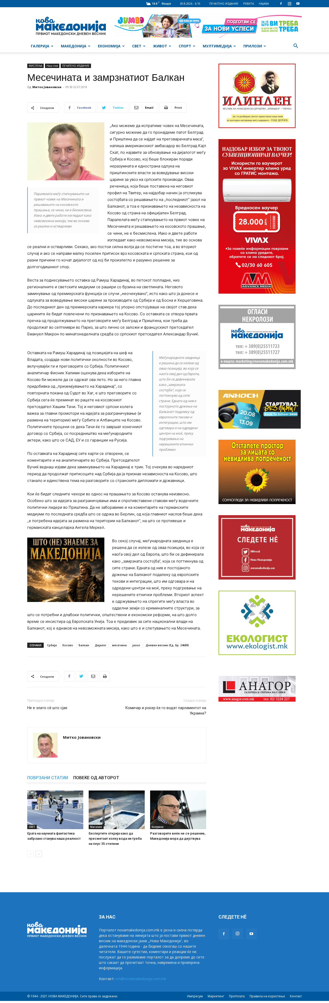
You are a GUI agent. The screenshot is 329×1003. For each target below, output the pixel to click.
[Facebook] (281, 3)
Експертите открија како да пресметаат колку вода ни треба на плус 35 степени (115, 838)
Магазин (96, 827)
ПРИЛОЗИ (252, 46)
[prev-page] (30, 854)
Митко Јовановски (46, 87)
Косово (67, 645)
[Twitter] (81, 676)
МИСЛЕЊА (35, 65)
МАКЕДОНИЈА (73, 46)
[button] (295, 46)
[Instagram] (289, 3)
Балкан (84, 645)
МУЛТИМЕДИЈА (217, 46)
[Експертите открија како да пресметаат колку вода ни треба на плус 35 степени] (117, 809)
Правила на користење (267, 996)
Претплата (237, 996)
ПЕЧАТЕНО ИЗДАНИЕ (223, 3)
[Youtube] (298, 3)
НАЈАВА (264, 3)
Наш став (52, 65)
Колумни (157, 827)
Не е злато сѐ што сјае (47, 708)
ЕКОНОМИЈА (109, 46)
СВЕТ (136, 46)
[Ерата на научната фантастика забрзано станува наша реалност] (55, 809)
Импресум (195, 996)
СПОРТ (185, 46)
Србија (52, 645)
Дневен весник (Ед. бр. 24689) (167, 645)
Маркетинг (216, 996)
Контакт (296, 996)
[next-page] (38, 854)
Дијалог (100, 645)
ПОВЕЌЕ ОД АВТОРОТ (96, 777)
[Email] (93, 676)
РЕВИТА (248, 3)
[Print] (104, 676)
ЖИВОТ (160, 46)
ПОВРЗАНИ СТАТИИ (47, 777)
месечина (119, 645)
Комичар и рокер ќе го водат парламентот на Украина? (165, 711)
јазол (136, 645)
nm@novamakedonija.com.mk (140, 978)
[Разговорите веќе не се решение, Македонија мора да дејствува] (178, 809)
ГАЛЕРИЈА (40, 46)
